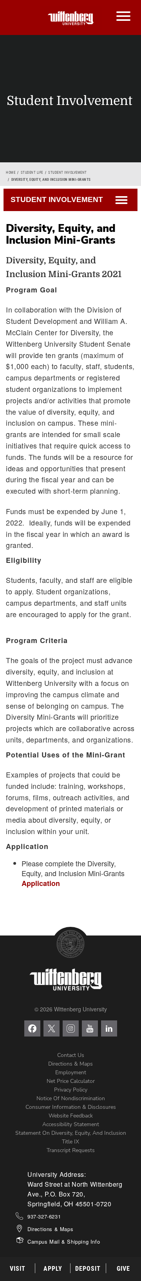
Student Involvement (67, 173)
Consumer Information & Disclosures (70, 1107)
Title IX (70, 1141)
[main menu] (123, 8)
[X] (51, 1028)
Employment (70, 1072)
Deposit (88, 1268)
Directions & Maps (70, 1064)
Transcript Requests (71, 1150)
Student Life (32, 173)
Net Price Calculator (71, 1081)
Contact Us (70, 1055)
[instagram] (71, 1028)
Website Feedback (71, 1115)
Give (123, 1268)
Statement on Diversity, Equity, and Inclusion (70, 1133)
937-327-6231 (44, 1216)
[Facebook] (32, 1028)
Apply (52, 1268)
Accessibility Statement (70, 1124)
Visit (17, 1268)
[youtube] (90, 1028)
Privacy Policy (70, 1090)
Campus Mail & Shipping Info (63, 1241)
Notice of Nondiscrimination (70, 1098)
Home (10, 173)
